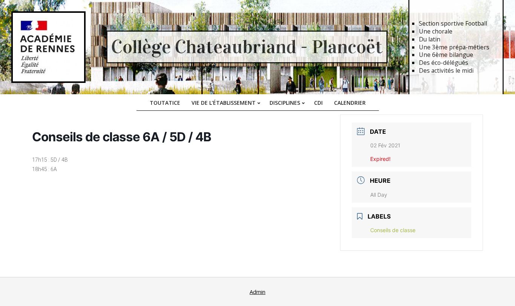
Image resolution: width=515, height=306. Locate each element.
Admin (257, 291)
